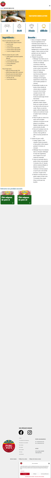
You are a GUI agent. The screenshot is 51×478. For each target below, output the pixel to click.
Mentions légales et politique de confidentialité (29, 476)
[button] (49, 463)
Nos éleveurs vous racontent (23, 442)
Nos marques (21, 445)
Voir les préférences (44, 473)
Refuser (34, 473)
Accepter (25, 473)
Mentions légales (13, 459)
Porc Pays (20, 451)
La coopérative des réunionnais (24, 440)
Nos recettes (21, 447)
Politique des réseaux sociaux (35, 459)
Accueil (1, 8)
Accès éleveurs (21, 454)
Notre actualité (21, 449)
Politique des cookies (23, 459)
